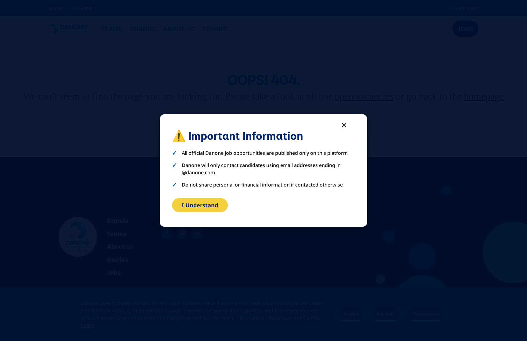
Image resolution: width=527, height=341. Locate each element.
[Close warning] (344, 125)
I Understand (200, 205)
